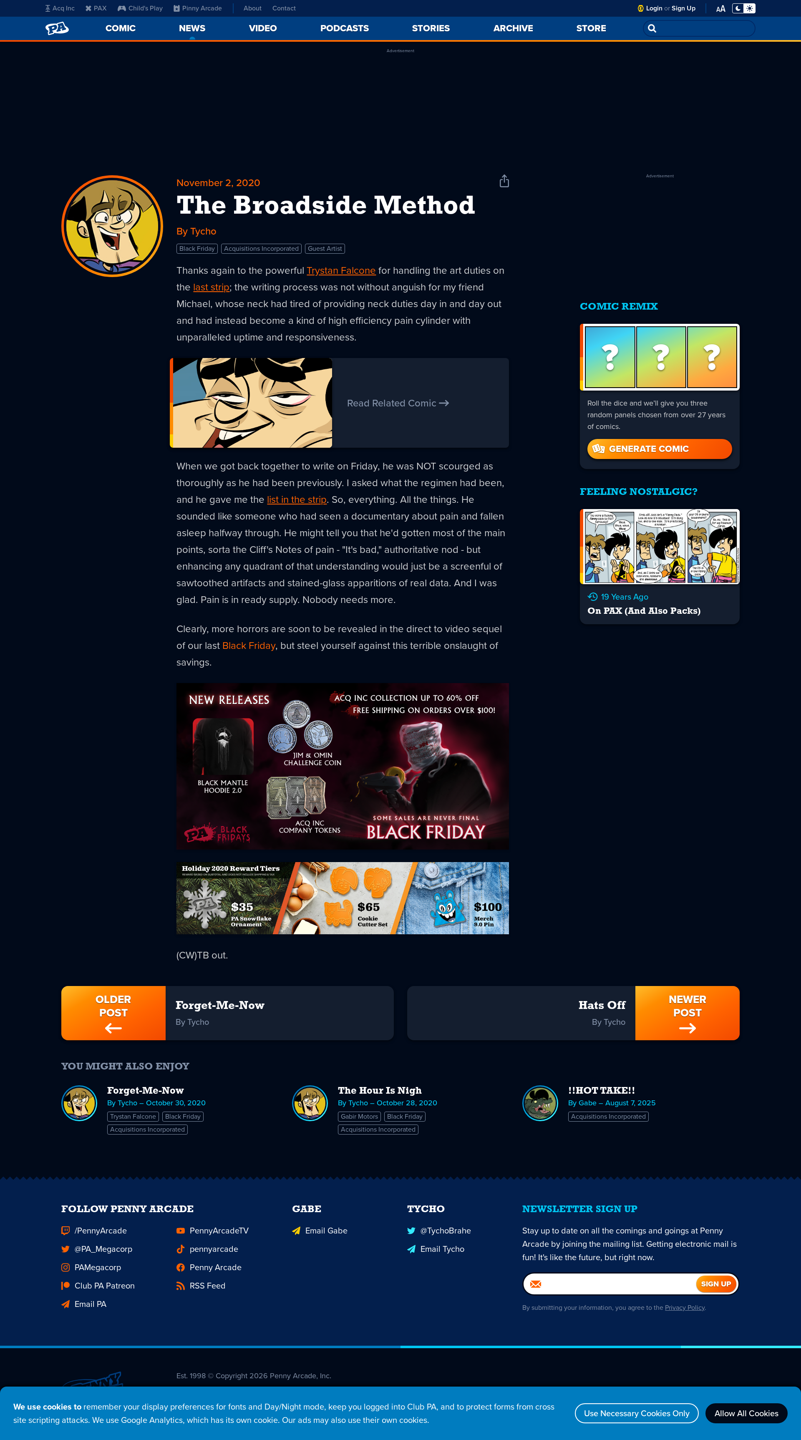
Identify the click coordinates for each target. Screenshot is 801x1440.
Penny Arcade (216, 1267)
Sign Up (683, 8)
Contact (284, 8)
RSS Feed (208, 1285)
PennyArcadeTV (219, 1230)
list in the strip (297, 499)
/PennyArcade (101, 1230)
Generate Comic (649, 449)
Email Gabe (326, 1230)
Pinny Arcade (202, 8)
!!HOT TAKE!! (601, 1091)
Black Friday (197, 248)
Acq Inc (64, 8)
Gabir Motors (359, 1116)
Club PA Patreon (105, 1285)
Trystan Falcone (341, 270)
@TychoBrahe (446, 1230)
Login (654, 8)
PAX (100, 8)
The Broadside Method (325, 207)
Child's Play (145, 8)
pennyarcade (214, 1249)
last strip (211, 287)
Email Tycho (442, 1249)
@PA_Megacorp (103, 1249)
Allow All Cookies (746, 1413)
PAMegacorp (98, 1267)
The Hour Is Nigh (380, 1091)
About (253, 8)
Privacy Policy (685, 1307)
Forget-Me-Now (145, 1091)
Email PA (90, 1304)
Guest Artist (325, 248)
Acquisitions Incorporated (261, 248)
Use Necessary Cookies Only (637, 1413)
